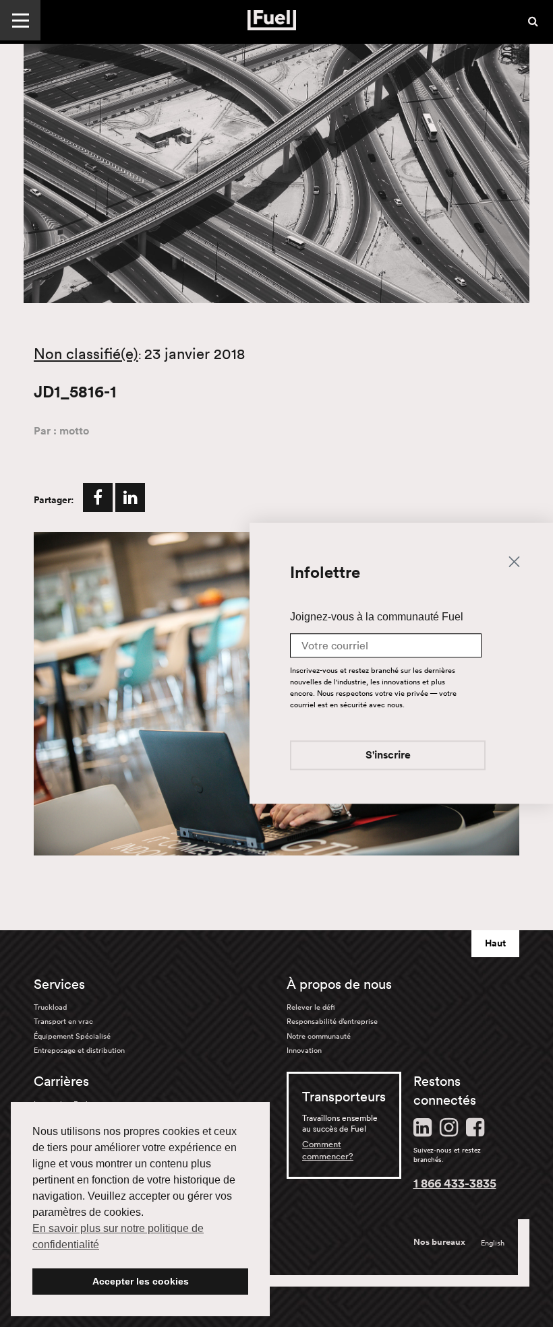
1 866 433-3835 (454, 1183)
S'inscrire (388, 756)
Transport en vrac (63, 1021)
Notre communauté (319, 1036)
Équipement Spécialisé (72, 1036)
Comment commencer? (327, 1150)
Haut (495, 943)
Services (59, 984)
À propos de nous (339, 984)
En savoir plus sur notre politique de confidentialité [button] (118, 1236)
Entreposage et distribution (79, 1050)
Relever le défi (311, 1007)
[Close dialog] (514, 561)
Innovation (304, 1050)
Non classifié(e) (86, 353)
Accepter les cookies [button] (140, 1281)
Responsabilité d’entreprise (332, 1021)
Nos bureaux (439, 1242)
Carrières (61, 1081)
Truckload (50, 1007)
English (492, 1242)
